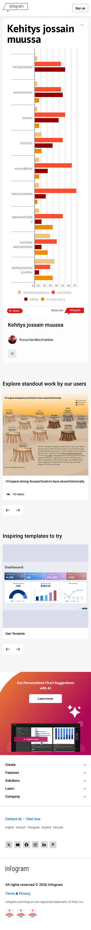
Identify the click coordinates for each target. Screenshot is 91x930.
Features (12, 773)
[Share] (12, 353)
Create (10, 765)
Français (58, 827)
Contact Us (13, 819)
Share (16, 310)
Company (12, 796)
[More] (82, 25)
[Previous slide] (8, 510)
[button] (34, 292)
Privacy (24, 893)
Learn (9, 788)
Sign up (80, 8)
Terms (10, 893)
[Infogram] (15, 8)
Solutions (12, 780)
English (9, 827)
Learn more (45, 698)
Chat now (33, 819)
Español (46, 827)
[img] (36, 58)
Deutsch (21, 827)
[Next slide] (18, 510)
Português (34, 827)
